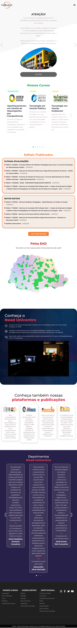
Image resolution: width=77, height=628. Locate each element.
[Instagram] (61, 591)
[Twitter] (68, 591)
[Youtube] (72, 591)
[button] (74, 4)
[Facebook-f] (65, 591)
